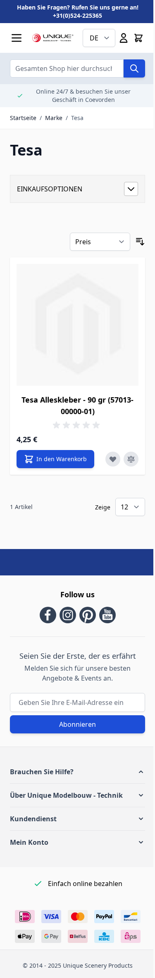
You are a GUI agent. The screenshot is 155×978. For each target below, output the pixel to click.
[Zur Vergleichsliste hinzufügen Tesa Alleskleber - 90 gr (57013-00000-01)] (131, 459)
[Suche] (134, 68)
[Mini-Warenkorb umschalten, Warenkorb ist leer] (138, 38)
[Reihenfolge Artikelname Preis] (100, 242)
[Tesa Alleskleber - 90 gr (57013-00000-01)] (77, 325)
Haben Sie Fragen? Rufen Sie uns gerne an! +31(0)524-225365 (77, 11)
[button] (77, 771)
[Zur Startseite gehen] (53, 37)
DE (94, 37)
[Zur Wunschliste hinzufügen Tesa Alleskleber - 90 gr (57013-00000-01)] (112, 459)
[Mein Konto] (123, 38)
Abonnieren (77, 724)
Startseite (23, 118)
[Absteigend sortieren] (140, 242)
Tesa (77, 118)
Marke (53, 118)
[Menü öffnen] (16, 38)
